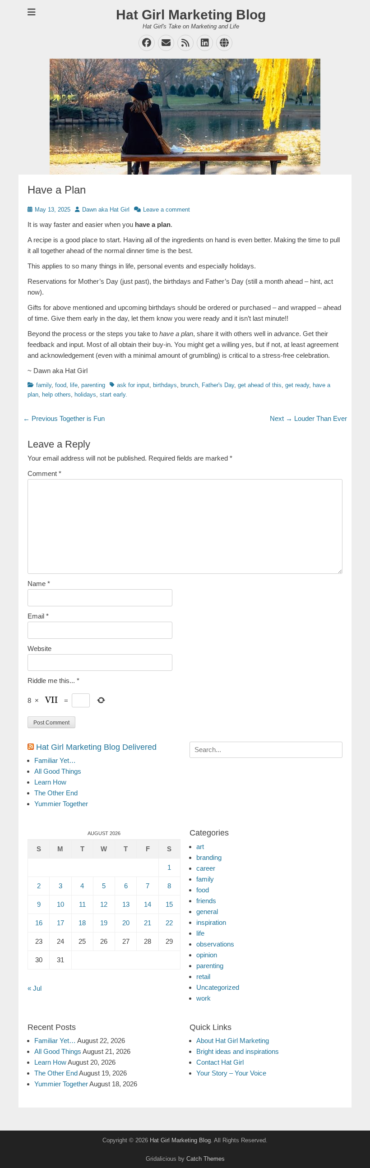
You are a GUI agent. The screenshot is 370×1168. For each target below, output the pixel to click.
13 (126, 904)
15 (169, 904)
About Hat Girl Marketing (232, 1040)
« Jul (35, 988)
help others (56, 394)
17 (60, 923)
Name (39, 583)
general (207, 911)
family (43, 385)
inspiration (211, 922)
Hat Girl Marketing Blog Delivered (96, 747)
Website (39, 648)
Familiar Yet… (55, 760)
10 (60, 904)
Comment (44, 473)
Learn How (50, 782)
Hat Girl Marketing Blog (191, 14)
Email (38, 616)
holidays (85, 394)
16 (38, 923)
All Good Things (57, 771)
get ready (297, 385)
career (205, 868)
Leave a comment (166, 209)
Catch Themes (205, 1158)
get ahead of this (260, 385)
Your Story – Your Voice (231, 1073)
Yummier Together (61, 804)
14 (147, 904)
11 (82, 904)
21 (147, 923)
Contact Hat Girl (220, 1062)
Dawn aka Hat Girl (106, 209)
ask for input (133, 385)
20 (126, 923)
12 (103, 904)
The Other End (56, 793)
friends (206, 901)
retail (203, 976)
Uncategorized (217, 987)
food (60, 385)
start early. (113, 394)
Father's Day (218, 385)
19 (103, 923)
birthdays (165, 385)
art (200, 846)
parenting (93, 385)
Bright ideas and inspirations (237, 1051)
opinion (206, 955)
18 (82, 923)
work (203, 998)
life (74, 385)
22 (169, 923)
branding (209, 857)
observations (215, 944)
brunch (189, 385)
